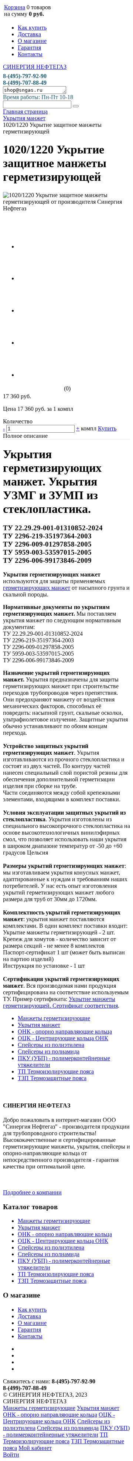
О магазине (32, 41)
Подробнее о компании (32, 1192)
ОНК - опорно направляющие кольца (65, 1031)
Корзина (14, 7)
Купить (107, 428)
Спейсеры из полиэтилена (51, 1045)
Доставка (29, 34)
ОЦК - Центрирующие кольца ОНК (63, 1038)
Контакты (30, 54)
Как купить (32, 27)
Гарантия (29, 47)
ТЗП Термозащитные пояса (52, 1078)
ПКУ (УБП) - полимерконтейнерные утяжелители (66, 1431)
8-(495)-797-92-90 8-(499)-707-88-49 (25, 79)
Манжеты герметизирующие (54, 1018)
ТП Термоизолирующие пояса (56, 1071)
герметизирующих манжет (36, 588)
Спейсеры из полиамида (48, 1051)
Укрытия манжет (39, 1025)
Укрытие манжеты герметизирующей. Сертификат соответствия (60, 1002)
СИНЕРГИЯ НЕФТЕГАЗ (34, 67)
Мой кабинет (35, 1448)
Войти (11, 1454)
